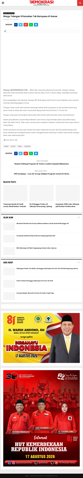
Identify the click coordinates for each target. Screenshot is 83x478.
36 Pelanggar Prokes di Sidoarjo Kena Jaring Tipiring (41, 205)
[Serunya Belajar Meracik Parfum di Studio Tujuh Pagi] (9, 296)
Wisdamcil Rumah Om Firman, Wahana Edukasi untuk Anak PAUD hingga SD (43, 223)
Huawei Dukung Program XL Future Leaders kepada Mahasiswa (41, 164)
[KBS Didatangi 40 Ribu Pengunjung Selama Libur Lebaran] (9, 251)
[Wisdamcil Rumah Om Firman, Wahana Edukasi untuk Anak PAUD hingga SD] (9, 226)
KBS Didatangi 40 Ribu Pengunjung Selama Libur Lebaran (37, 248)
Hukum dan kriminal (9, 13)
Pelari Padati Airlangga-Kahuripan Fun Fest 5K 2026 (35, 281)
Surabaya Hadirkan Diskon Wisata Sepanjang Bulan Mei (36, 235)
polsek (13, 146)
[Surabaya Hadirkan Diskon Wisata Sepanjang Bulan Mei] (9, 239)
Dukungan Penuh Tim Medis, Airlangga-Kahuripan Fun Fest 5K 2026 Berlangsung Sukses (47, 268)
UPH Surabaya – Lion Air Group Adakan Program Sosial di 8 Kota (41, 174)
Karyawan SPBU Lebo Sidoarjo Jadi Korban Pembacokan (67, 205)
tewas (20, 146)
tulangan (27, 146)
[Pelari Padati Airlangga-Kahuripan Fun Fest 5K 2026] (9, 284)
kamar (6, 146)
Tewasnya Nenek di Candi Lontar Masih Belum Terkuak (14, 205)
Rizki (7, 19)
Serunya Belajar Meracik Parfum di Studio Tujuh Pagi (35, 293)
